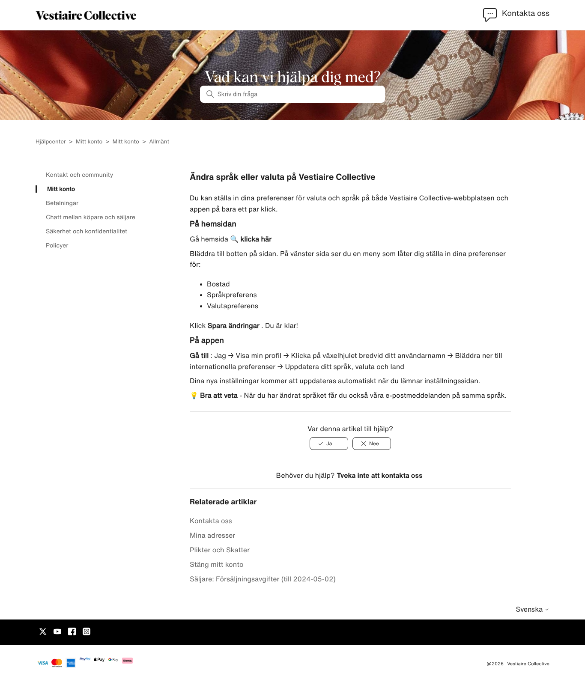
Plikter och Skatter (220, 549)
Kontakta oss (211, 520)
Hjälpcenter (51, 141)
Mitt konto (89, 141)
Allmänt (159, 141)
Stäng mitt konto (216, 564)
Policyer (57, 245)
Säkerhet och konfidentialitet (86, 231)
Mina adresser (212, 535)
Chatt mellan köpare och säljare (90, 217)
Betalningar (62, 203)
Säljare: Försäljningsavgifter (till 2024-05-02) (263, 578)
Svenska (530, 609)
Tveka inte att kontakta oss (379, 475)
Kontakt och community (79, 175)
